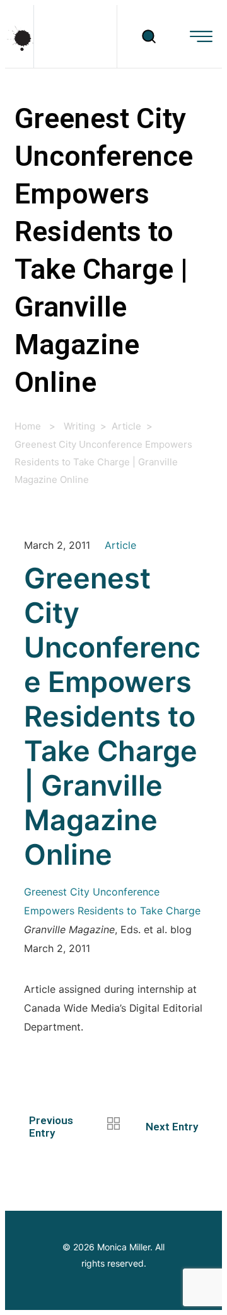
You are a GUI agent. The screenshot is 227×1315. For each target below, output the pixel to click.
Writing (79, 426)
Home (28, 426)
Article (126, 426)
